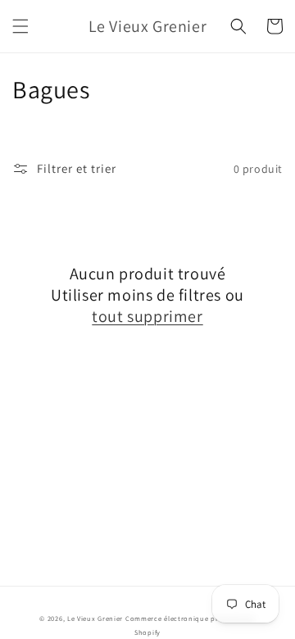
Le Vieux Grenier (95, 618)
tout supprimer (147, 316)
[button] (20, 26)
